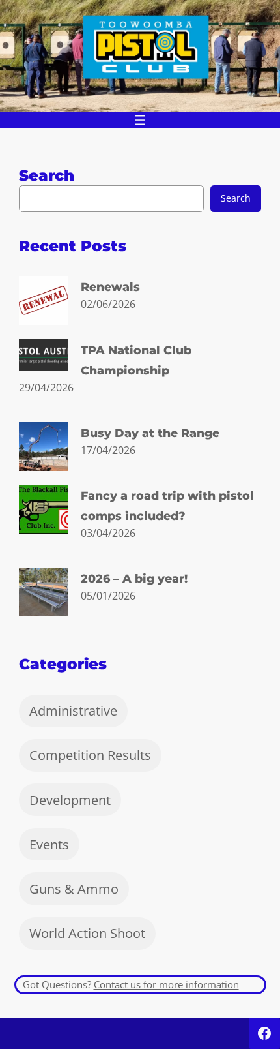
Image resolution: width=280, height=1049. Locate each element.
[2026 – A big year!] (43, 594)
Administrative (73, 711)
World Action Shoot (87, 933)
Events (49, 844)
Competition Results (90, 755)
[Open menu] (140, 120)
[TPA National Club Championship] (43, 357)
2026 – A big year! (134, 578)
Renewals (110, 287)
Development (70, 800)
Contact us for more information (166, 984)
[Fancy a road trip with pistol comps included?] (43, 511)
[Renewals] (43, 302)
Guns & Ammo (74, 889)
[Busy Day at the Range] (43, 449)
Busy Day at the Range (150, 433)
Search (236, 198)
